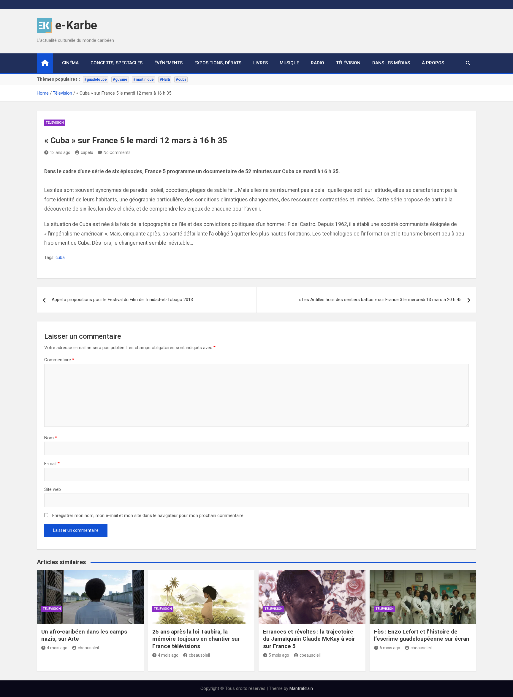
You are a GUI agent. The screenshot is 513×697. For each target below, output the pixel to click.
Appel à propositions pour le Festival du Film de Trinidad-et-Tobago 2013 (122, 299)
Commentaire (59, 359)
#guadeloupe (95, 79)
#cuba (181, 79)
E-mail (52, 463)
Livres (260, 63)
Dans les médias (391, 63)
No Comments (117, 152)
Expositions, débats (217, 63)
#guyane (120, 79)
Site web (52, 489)
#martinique (143, 79)
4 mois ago (57, 647)
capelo (87, 152)
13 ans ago (60, 152)
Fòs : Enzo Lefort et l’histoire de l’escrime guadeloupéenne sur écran (421, 635)
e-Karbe (76, 25)
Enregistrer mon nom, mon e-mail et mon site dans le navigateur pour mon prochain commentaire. (148, 515)
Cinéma (70, 63)
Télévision (348, 63)
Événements (168, 63)
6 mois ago (390, 647)
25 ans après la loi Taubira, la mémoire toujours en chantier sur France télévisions (196, 639)
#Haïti (165, 79)
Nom (50, 437)
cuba (60, 257)
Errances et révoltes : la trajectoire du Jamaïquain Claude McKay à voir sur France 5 (309, 639)
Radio (317, 63)
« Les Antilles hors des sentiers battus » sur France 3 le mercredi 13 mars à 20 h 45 (380, 299)
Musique (289, 63)
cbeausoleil (88, 647)
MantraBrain (301, 688)
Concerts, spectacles (116, 63)
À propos (433, 63)
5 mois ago (279, 655)
